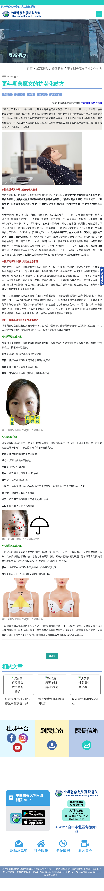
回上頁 (52, 656)
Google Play (33, 814)
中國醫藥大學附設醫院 (76, 793)
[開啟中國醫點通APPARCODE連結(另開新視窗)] (16, 818)
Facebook (11, 738)
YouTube (17, 747)
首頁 (30, 68)
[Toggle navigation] (99, 14)
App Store (33, 822)
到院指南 (52, 745)
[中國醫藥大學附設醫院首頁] (21, 14)
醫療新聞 (57, 68)
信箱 (86, 745)
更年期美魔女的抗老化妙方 (84, 68)
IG (23, 738)
